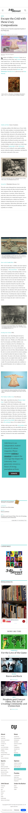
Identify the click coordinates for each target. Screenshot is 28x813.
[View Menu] (2, 10)
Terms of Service (4, 758)
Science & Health (18, 743)
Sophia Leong (15, 709)
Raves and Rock (5, 511)
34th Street (5, 784)
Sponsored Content (5, 754)
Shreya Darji (15, 679)
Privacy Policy (4, 752)
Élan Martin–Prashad (15, 656)
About (3, 734)
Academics (16, 736)
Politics (15, 745)
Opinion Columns (18, 763)
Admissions (16, 740)
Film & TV (3, 791)
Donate (14, 473)
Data (15, 751)
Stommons (16, 57)
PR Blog (2, 751)
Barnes (19, 69)
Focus (2, 787)
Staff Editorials (17, 766)
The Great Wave (13, 269)
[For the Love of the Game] (14, 641)
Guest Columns (17, 765)
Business (16, 752)
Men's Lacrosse (4, 766)
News (16, 734)
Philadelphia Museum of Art (8, 71)
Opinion (16, 761)
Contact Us (3, 743)
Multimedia (3, 798)
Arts (2, 16)
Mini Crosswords (17, 779)
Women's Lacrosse (5, 768)
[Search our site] (25, 10)
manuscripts (12, 146)
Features (3, 785)
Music (2, 793)
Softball (2, 765)
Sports (3, 761)
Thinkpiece (3, 505)
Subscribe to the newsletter (19, 520)
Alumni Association (5, 740)
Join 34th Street (4, 747)
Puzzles (16, 773)
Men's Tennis (4, 770)
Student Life (17, 749)
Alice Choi (3, 54)
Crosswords (16, 775)
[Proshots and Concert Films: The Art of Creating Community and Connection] (14, 688)
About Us (3, 736)
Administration (17, 738)
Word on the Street (5, 800)
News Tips (17, 755)
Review (2, 510)
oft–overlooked (7, 422)
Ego (2, 789)
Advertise (3, 738)
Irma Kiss (4, 34)
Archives (3, 742)
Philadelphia (16, 747)
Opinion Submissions (20, 769)
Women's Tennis (4, 772)
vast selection (21, 425)
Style (2, 796)
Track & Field (4, 774)
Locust (18, 59)
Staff (2, 756)
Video (15, 789)
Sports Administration (6, 775)
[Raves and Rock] (14, 665)
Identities (16, 742)
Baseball (3, 763)
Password (16, 780)
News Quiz (16, 777)
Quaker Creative (4, 749)
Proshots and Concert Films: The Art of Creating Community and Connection (13, 517)
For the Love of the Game (7, 507)
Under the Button (20, 784)
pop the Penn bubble (9, 420)
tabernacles (21, 146)
